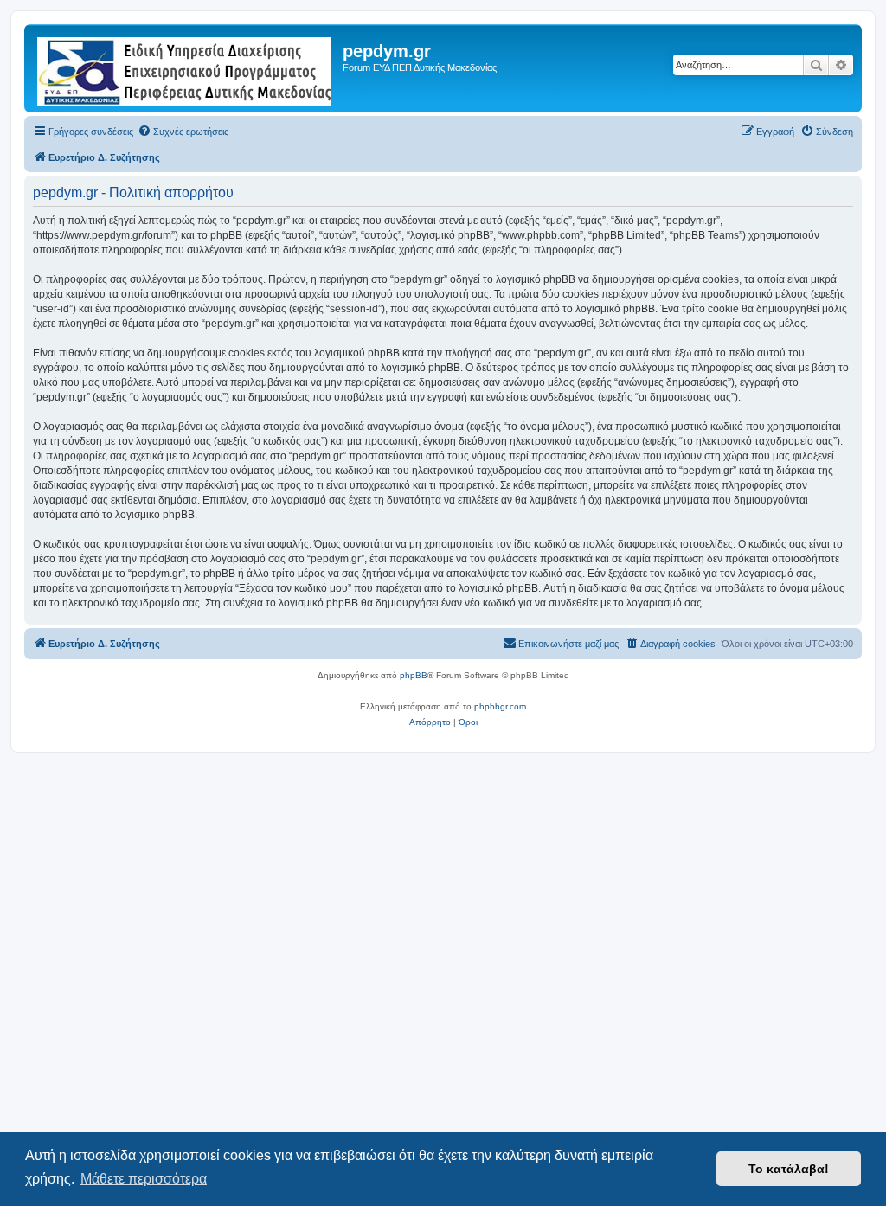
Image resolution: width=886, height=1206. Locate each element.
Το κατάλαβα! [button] (788, 1169)
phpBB (413, 675)
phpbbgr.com (500, 706)
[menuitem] (183, 131)
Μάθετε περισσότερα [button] (143, 1178)
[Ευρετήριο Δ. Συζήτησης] (186, 68)
